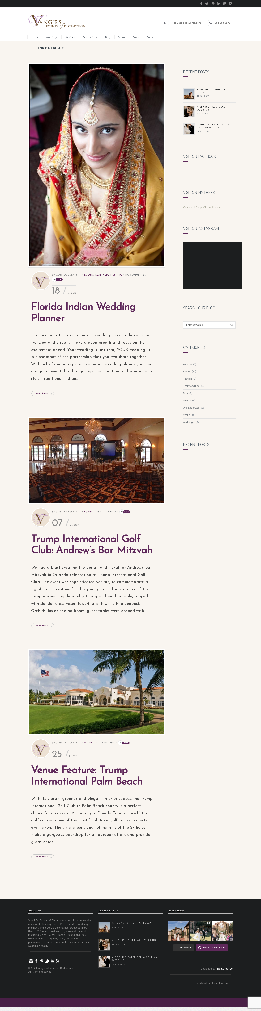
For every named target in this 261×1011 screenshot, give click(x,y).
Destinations (90, 37)
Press (136, 37)
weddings (188, 422)
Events (89, 275)
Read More (42, 393)
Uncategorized (191, 407)
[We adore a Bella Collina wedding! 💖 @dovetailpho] (200, 931)
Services (70, 37)
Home (34, 37)
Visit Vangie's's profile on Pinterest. (202, 207)
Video (121, 37)
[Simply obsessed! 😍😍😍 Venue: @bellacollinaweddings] (178, 931)
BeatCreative (225, 968)
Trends (187, 400)
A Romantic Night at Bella (131, 923)
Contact (151, 37)
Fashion (187, 378)
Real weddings (105, 275)
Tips (119, 275)
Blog (108, 37)
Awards (187, 364)
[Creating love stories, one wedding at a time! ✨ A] (222, 931)
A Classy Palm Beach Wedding (134, 940)
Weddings (52, 37)
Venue (88, 743)
